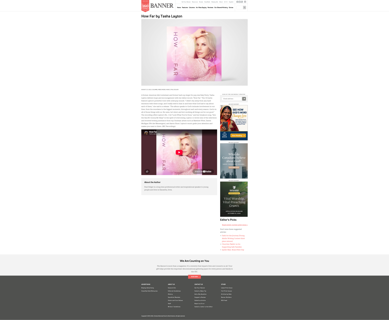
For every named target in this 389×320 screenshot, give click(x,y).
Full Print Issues (226, 291)
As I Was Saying (201, 7)
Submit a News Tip (200, 291)
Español (231, 2)
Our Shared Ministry (221, 7)
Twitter (240, 2)
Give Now (194, 276)
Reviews (210, 7)
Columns (192, 7)
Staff (169, 303)
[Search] (244, 7)
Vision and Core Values (175, 300)
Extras (231, 7)
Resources (195, 2)
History (170, 294)
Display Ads (214, 2)
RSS (242, 2)
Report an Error (199, 303)
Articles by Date (226, 294)
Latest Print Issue (226, 288)
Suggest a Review (200, 297)
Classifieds (207, 2)
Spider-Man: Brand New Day (233, 250)
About (221, 2)
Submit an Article (200, 300)
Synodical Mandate (174, 297)
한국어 (226, 2)
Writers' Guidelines (174, 306)
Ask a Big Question (200, 294)
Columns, (155, 89)
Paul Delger (174, 89)
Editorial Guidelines (174, 291)
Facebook (237, 2)
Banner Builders (226, 297)
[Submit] (244, 99)
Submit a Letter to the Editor (203, 306)
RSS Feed (224, 300)
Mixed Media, (162, 89)
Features (185, 7)
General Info (172, 288)
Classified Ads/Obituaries (149, 291)
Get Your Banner (186, 2)
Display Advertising (147, 288)
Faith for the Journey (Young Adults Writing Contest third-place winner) (233, 238)
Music (168, 89)
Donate (201, 2)
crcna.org (245, 2)
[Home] (166, 5)
